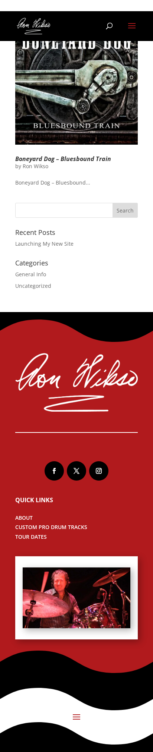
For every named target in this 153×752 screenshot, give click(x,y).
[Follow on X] (76, 471)
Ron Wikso (35, 166)
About (24, 517)
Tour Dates (31, 536)
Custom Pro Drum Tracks (51, 527)
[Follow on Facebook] (54, 471)
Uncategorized (33, 285)
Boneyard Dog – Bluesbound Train (63, 159)
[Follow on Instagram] (98, 471)
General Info (30, 274)
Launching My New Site (44, 243)
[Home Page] (33, 25)
